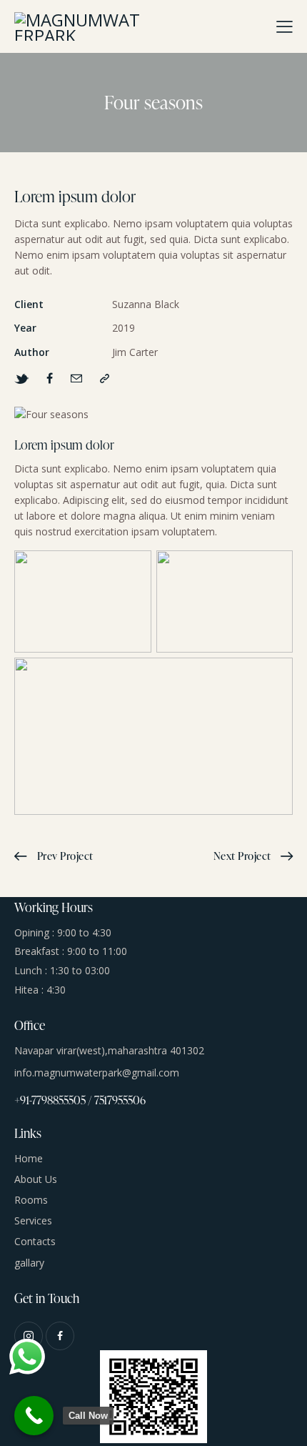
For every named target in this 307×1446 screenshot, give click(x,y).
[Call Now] (34, 1415)
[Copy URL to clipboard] (104, 378)
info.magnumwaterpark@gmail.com (96, 1072)
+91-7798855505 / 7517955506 (80, 1100)
